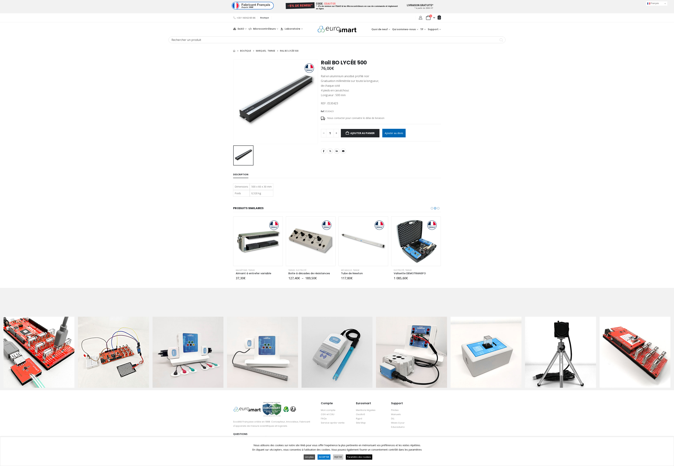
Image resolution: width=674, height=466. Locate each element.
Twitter (330, 151)
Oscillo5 (360, 414)
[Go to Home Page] (234, 51)
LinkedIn (337, 151)
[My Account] (420, 17)
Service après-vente (333, 422)
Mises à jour (398, 422)
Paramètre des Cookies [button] (359, 456)
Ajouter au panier (362, 133)
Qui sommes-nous (404, 29)
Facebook (323, 151)
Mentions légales (365, 410)
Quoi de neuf (379, 29)
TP (421, 29)
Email (343, 151)
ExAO (241, 29)
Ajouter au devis (394, 133)
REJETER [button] (338, 456)
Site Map (361, 422)
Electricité (248, 270)
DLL (392, 418)
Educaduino (398, 427)
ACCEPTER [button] (324, 456)
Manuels (396, 414)
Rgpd (359, 418)
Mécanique (293, 270)
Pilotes (395, 410)
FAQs (324, 418)
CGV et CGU (327, 414)
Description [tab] (240, 174)
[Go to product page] (258, 241)
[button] (432, 208)
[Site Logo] (337, 29)
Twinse (239, 270)
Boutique (264, 17)
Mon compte (328, 410)
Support (433, 29)
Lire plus (309, 456)
